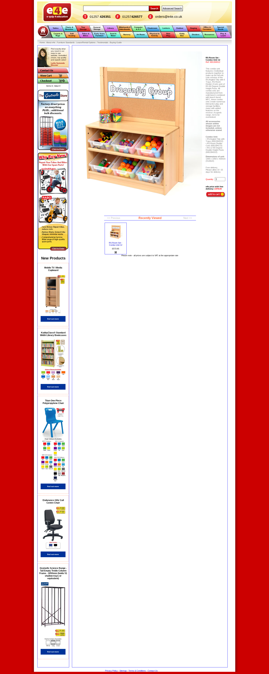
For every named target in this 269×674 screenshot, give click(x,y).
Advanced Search (172, 8)
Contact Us (153, 671)
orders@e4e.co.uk (168, 16)
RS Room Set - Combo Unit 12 (115, 244)
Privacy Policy (111, 671)
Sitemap (123, 671)
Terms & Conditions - (138, 671)
